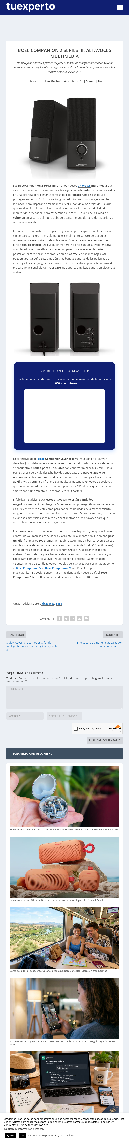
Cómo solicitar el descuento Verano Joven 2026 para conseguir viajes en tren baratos (58, 970)
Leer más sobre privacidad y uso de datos (51, 1135)
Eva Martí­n (52, 81)
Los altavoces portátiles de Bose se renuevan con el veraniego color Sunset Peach (57, 900)
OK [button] (22, 1135)
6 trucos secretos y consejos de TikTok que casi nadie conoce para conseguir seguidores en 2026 (62, 1043)
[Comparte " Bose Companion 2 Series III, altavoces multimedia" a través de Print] (86, 618)
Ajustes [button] (10, 1135)
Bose (41, 459)
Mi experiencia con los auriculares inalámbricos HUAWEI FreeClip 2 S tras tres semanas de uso (64, 829)
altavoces (84, 185)
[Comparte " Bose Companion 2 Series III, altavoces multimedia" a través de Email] (79, 618)
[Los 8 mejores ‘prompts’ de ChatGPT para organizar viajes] (64, 1082)
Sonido (90, 81)
